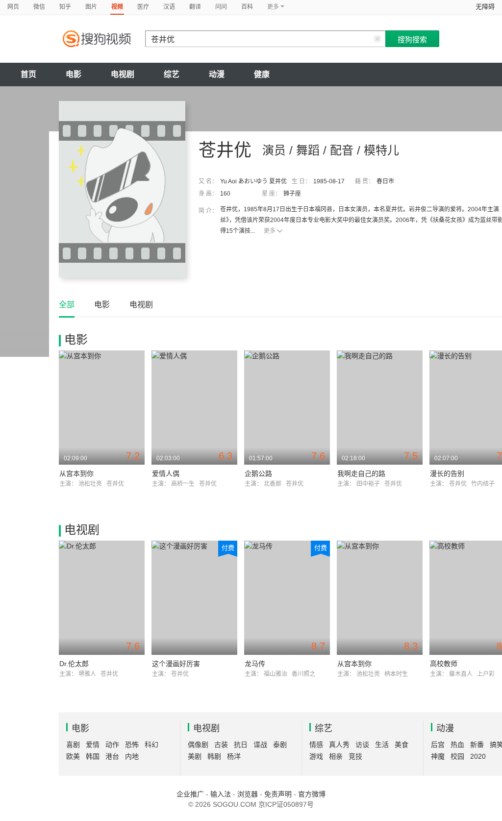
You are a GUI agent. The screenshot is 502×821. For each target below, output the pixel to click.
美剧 (194, 756)
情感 (316, 744)
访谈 (362, 744)
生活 (382, 744)
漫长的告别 (447, 473)
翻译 (195, 6)
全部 (67, 304)
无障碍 (485, 6)
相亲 (336, 756)
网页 (13, 6)
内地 (132, 756)
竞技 (355, 756)
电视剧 (122, 74)
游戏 (316, 756)
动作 (112, 744)
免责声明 (278, 794)
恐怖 (132, 744)
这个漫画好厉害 (176, 664)
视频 (117, 6)
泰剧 (280, 744)
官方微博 (312, 794)
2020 (478, 756)
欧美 (73, 756)
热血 (457, 744)
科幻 (151, 744)
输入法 (220, 794)
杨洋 (234, 756)
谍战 (260, 744)
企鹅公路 (258, 473)
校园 (457, 756)
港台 (112, 756)
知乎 (65, 6)
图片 (91, 6)
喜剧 (73, 744)
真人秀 (339, 744)
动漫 (217, 74)
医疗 (143, 6)
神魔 (438, 756)
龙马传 (255, 664)
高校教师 (443, 664)
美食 (401, 744)
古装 (221, 744)
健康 (262, 74)
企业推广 (190, 794)
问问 (221, 6)
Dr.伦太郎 (74, 664)
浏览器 (247, 794)
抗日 (241, 744)
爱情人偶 (165, 473)
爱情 (93, 744)
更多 (270, 230)
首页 (28, 74)
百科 (247, 6)
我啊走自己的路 (361, 473)
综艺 (171, 74)
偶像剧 (198, 744)
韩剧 (214, 756)
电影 (73, 74)
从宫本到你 (76, 473)
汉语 (169, 6)
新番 (477, 744)
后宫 (438, 744)
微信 (39, 6)
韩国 (93, 756)
